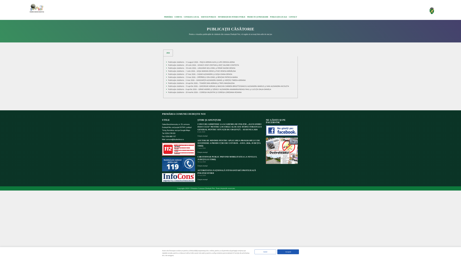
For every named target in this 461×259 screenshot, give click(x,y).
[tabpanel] (230, 77)
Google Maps (185, 130)
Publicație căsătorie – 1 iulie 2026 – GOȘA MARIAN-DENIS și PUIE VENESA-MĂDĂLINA (202, 71)
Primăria (168, 17)
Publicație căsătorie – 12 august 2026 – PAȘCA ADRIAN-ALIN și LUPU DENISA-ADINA (201, 62)
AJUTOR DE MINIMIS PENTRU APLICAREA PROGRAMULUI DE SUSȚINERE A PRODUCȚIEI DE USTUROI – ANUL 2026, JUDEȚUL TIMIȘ (229, 143)
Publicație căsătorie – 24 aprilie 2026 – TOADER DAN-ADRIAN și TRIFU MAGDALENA (201, 83)
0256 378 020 (170, 133)
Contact (293, 17)
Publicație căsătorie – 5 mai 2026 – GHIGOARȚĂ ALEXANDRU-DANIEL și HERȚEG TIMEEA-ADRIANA (207, 80)
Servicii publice (208, 17)
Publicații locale (278, 17)
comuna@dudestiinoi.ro (175, 139)
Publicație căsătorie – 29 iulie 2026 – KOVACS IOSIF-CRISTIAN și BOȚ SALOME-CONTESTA (203, 65)
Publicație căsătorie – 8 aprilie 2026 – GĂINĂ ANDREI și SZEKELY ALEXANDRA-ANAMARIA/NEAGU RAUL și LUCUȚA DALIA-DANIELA (219, 89)
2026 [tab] (168, 53)
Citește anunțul (202, 136)
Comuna (178, 17)
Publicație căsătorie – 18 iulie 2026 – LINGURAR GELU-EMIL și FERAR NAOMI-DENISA (201, 68)
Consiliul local (191, 17)
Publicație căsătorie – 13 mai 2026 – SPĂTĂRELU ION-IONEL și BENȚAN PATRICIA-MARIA (203, 77)
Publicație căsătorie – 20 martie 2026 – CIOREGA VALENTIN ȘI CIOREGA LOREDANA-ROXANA (205, 92)
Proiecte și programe (257, 17)
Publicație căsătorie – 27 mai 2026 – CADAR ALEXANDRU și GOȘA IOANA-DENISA (200, 74)
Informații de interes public (232, 17)
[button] (373, 9)
